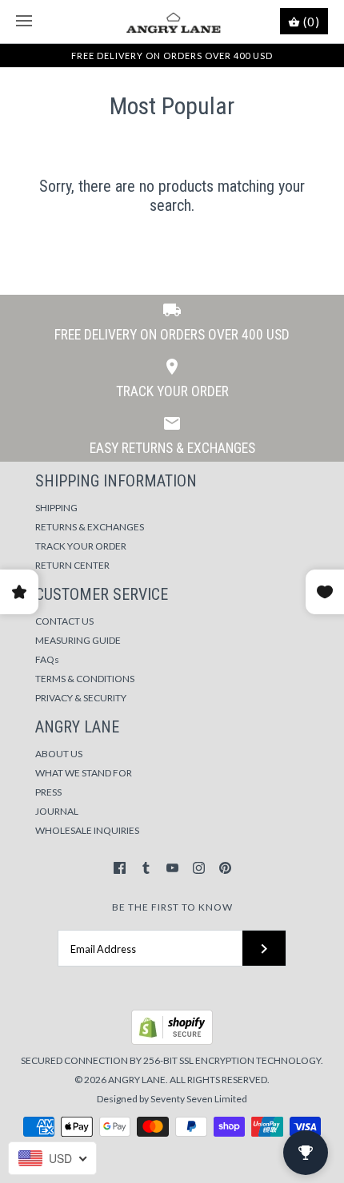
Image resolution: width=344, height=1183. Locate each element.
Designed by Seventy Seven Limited (172, 1099)
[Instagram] (199, 868)
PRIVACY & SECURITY (80, 698)
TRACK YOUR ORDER (80, 546)
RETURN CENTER (72, 565)
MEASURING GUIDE (78, 640)
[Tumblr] (146, 868)
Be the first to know (172, 907)
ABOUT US (58, 754)
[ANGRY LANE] (172, 21)
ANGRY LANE (137, 1080)
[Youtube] (172, 868)
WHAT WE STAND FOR (83, 773)
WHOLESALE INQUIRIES (87, 830)
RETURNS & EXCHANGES (89, 527)
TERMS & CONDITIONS (84, 679)
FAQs (47, 659)
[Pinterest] (225, 868)
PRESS (48, 792)
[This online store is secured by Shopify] (172, 1041)
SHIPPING (56, 508)
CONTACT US (64, 621)
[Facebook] (120, 868)
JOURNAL (56, 811)
